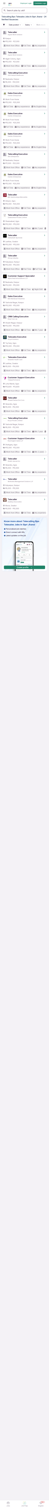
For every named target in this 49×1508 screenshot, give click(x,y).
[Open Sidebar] (4, 3)
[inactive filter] (3, 25)
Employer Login (26, 3)
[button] (24, 544)
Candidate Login (40, 3)
